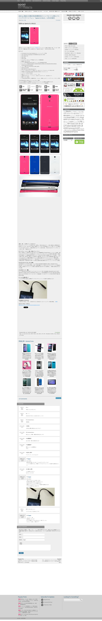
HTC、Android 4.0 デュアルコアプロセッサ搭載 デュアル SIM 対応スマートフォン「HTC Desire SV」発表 (51, 561)
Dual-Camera (73, 115)
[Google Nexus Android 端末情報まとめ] (73, 91)
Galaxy (73, 119)
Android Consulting (46, 0)
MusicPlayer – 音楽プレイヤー (54, 11)
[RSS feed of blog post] (70, 19)
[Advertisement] (59, 6)
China (77, 113)
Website (20, 539)
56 (19, 606)
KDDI (40, 333)
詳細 (56, 301)
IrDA (37, 333)
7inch (74, 112)
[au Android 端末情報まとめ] (73, 81)
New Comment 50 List (37, 0)
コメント (70, 43)
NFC (44, 333)
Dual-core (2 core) (26, 333)
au (22, 333)
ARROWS (69, 113)
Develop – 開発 (64, 11)
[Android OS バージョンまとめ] (73, 101)
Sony (55, 333)
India (66, 121)
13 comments (58, 20)
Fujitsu (68, 119)
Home (18, 0)
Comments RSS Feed (48, 602)
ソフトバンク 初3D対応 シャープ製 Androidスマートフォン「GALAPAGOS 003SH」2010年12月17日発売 (27, 607)
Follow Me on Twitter (48, 604)
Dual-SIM (70, 118)
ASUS (72, 113)
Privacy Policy (63, 0)
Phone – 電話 (21, 11)
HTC (80, 119)
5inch (68, 112)
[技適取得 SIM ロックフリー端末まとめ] (73, 106)
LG (77, 122)
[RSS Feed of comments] (74, 19)
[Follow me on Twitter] (78, 19)
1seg (64, 111)
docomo (66, 116)
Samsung (71, 128)
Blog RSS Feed (47, 599)
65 (19, 599)
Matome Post (28, 0)
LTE (42, 333)
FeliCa (34, 333)
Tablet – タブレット (28, 11)
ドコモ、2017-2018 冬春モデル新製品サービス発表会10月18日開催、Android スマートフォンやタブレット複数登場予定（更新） (28, 611)
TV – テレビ (46, 11)
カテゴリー (66, 43)
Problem (68, 126)
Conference (81, 113)
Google (77, 119)
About (23, 0)
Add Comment (58, 398)
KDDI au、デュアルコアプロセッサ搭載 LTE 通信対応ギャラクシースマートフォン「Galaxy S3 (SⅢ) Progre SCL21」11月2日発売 (27, 561)
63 (19, 603)
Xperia (22, 335)
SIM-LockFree (68, 130)
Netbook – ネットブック (38, 11)
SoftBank (74, 130)
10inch (79, 111)
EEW (32, 333)
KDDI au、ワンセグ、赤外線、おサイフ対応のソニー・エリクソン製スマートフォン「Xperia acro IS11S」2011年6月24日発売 (28, 600)
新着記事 (74, 43)
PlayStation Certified (50, 333)
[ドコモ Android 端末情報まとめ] (73, 76)
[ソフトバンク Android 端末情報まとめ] (73, 86)
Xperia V (37, 47)
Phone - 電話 (24, 20)
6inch (72, 111)
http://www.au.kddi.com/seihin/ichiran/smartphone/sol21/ (29, 305)
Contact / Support (55, 0)
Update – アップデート (72, 11)
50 (19, 610)
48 (19, 614)
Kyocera (75, 121)
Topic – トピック (81, 11)
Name (20, 534)
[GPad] (21, 5)
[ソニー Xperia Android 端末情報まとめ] (73, 96)
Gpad (29, 458)
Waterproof (69, 132)
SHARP (77, 128)
